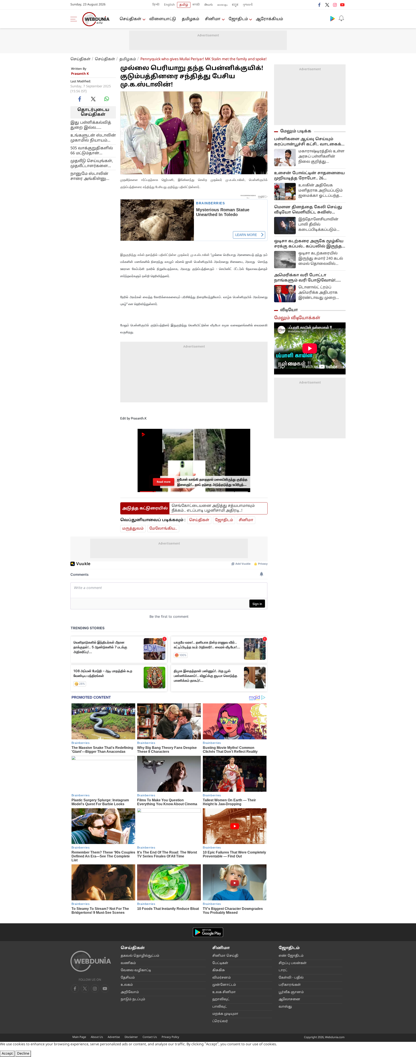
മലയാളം (222, 5)
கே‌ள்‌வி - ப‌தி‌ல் (291, 978)
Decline (23, 1054)
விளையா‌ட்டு (162, 19)
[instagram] (335, 5)
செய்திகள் (130, 19)
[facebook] (319, 5)
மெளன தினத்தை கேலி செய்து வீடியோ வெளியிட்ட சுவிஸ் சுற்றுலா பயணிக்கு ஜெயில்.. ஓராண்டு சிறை (308, 210)
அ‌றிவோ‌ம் (130, 992)
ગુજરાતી (248, 5)
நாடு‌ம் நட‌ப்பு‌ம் (133, 999)
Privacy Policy (170, 1037)
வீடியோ (289, 310)
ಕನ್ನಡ (235, 5)
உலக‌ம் (127, 985)
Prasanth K (80, 74)
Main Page (79, 1037)
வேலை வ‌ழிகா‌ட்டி (136, 970)
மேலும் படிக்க (295, 131)
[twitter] (327, 5)
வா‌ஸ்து (285, 1007)
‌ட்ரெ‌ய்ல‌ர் (220, 1021)
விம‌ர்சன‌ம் (221, 978)
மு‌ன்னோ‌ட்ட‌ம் (224, 985)
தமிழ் (183, 5)
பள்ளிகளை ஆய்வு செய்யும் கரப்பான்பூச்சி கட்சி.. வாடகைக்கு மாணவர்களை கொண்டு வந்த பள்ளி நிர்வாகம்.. (310, 142)
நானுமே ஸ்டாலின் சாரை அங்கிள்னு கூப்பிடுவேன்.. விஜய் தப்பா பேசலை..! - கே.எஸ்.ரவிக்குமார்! (92, 176)
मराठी (196, 5)
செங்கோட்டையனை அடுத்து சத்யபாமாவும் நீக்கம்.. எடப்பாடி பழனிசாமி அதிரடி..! (213, 508)
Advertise (114, 1037)
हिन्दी (156, 5)
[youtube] (342, 5)
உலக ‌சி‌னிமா (224, 992)
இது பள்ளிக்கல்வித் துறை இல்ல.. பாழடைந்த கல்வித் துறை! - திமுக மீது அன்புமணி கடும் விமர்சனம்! (90, 125)
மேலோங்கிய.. (163, 528)
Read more (163, 482)
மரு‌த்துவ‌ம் (133, 528)
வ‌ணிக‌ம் (128, 963)
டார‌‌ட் (283, 970)
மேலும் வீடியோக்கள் (297, 318)
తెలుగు (208, 5)
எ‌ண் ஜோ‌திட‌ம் (291, 956)
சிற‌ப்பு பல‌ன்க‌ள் (293, 963)
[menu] (74, 19)
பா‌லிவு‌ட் (219, 1007)
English (169, 5)
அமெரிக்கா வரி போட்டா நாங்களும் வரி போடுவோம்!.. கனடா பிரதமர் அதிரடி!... (306, 278)
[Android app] (208, 932)
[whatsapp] (106, 99)
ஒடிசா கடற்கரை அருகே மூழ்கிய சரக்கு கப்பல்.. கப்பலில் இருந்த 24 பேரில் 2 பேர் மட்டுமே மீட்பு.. (308, 244)
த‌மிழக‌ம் (190, 19)
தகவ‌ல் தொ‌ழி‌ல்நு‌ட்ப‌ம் (140, 956)
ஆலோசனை (289, 999)
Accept (7, 1054)
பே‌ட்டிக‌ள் (220, 963)
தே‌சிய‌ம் (128, 978)
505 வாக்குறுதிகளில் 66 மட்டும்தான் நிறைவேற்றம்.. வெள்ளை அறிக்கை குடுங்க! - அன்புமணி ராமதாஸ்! (91, 151)
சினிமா (213, 19)
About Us (97, 1037)
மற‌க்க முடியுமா (225, 1014)
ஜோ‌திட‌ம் (238, 19)
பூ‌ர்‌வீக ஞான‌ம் (291, 992)
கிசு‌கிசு (218, 970)
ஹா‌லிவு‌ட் (220, 999)
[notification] (341, 18)
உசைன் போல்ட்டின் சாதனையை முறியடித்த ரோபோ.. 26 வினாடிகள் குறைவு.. (309, 176)
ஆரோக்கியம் (269, 19)
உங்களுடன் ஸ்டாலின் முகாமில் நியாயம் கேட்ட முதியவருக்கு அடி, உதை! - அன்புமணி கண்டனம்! (93, 138)
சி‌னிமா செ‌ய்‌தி (225, 956)
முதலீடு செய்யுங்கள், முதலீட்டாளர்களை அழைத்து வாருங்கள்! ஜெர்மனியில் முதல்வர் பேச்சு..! (92, 164)
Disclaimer (131, 1037)
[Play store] (332, 18)
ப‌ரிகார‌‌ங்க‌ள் (290, 985)
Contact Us (150, 1037)
